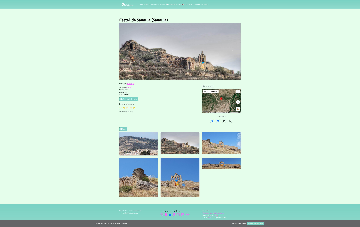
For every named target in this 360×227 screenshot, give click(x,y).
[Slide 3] (181, 20)
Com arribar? (208, 29)
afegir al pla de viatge (129, 42)
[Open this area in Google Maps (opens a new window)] (205, 55)
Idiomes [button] (204, 4)
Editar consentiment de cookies (213, 156)
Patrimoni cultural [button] (157, 4)
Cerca (196, 4)
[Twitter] (230, 64)
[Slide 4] (185, 20)
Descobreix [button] (144, 4)
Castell (128, 31)
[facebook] (166, 158)
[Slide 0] (171, 20)
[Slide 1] (175, 20)
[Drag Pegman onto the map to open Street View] (238, 52)
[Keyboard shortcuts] (210, 56)
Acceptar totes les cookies (255, 223)
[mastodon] (182, 158)
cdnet (216, 159)
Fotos (124, 72)
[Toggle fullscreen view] (238, 35)
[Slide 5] (188, 20)
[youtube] (187, 158)
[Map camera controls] (238, 46)
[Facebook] (212, 64)
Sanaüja (130, 27)
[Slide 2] (178, 20)
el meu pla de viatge (176, 4)
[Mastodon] (224, 64)
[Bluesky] (218, 64)
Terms (238, 56)
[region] (180, 223)
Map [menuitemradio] (205, 35)
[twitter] (161, 158)
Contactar (189, 4)
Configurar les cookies (239, 223)
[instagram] (178, 158)
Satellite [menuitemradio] (214, 35)
